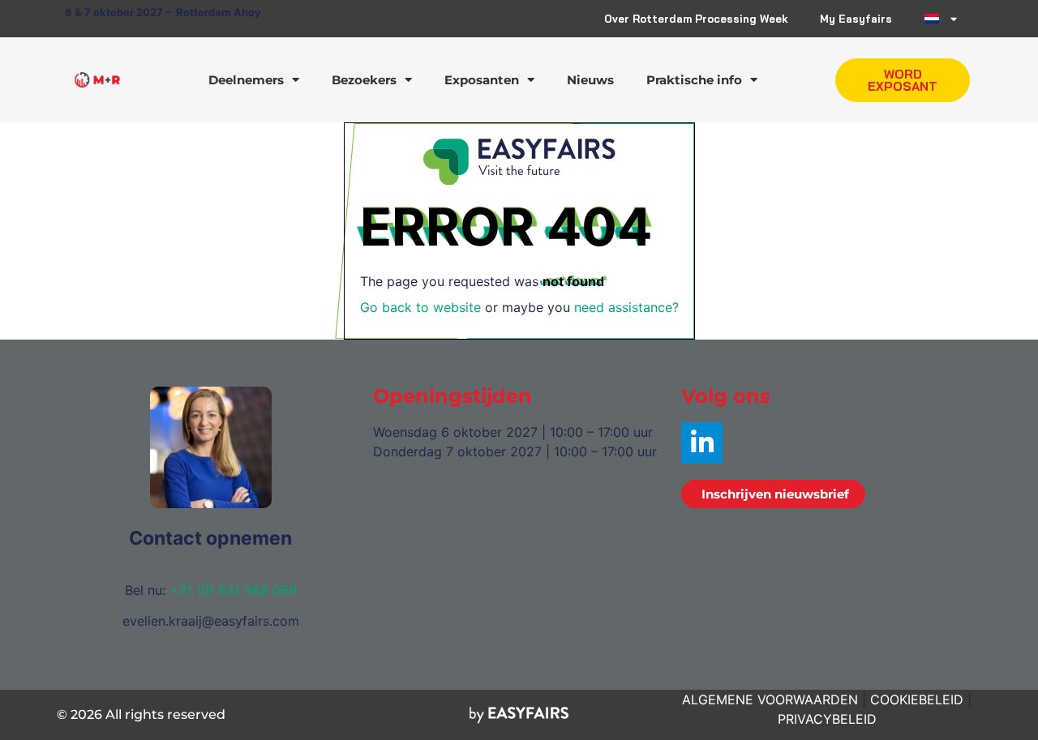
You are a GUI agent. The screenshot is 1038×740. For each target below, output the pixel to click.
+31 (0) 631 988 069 (233, 590)
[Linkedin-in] (702, 443)
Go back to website (420, 307)
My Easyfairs (856, 18)
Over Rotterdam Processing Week (695, 18)
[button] (902, 80)
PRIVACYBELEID (827, 719)
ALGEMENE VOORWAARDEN (770, 699)
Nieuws (590, 80)
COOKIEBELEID (916, 699)
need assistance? (626, 307)
